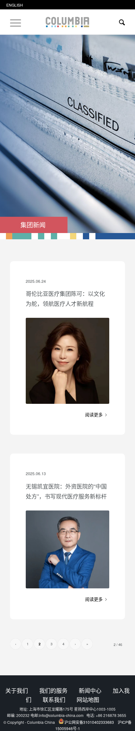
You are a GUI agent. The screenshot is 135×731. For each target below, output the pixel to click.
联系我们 (54, 699)
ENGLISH (14, 5)
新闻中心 (90, 690)
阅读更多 (94, 414)
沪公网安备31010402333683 (89, 722)
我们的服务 (53, 690)
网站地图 (88, 699)
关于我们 (16, 690)
